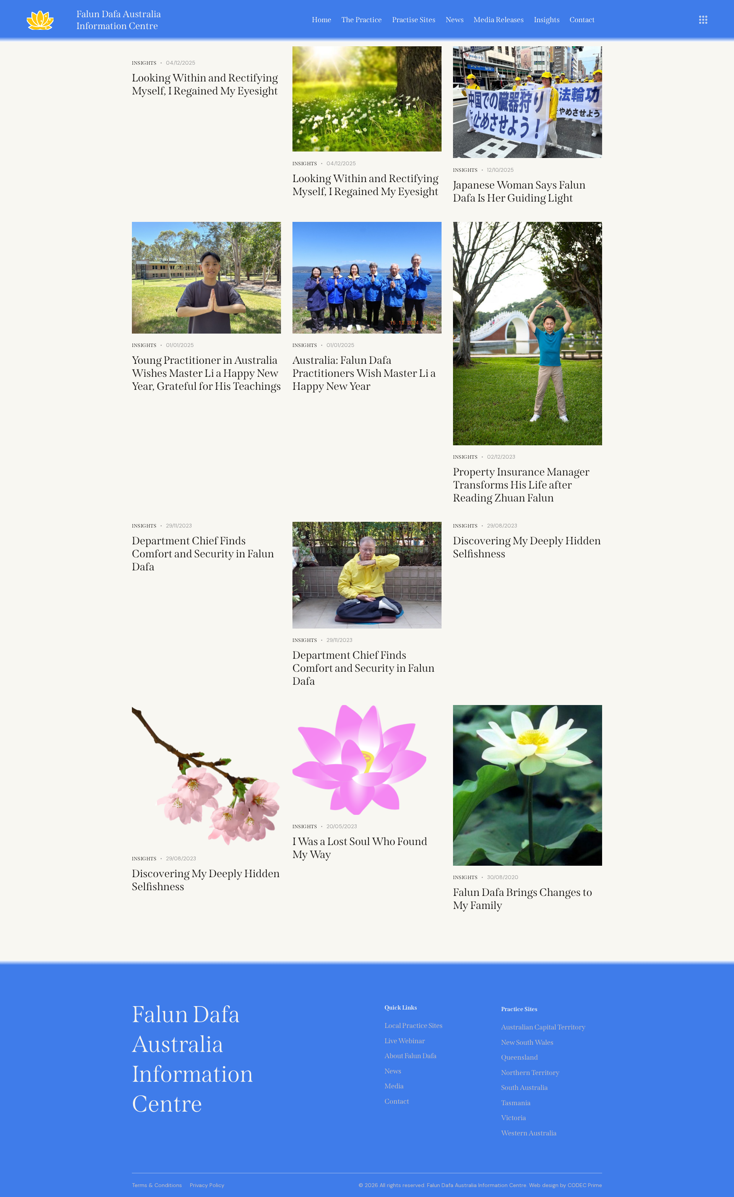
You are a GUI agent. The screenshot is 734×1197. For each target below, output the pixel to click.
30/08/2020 (502, 877)
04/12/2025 (180, 62)
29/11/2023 (179, 525)
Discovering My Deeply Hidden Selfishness (527, 547)
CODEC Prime (584, 1185)
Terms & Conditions (157, 1185)
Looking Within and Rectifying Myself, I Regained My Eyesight (205, 84)
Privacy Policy (207, 1185)
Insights (144, 63)
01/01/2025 (180, 345)
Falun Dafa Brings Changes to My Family (522, 899)
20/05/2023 (341, 826)
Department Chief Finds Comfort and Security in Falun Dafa (203, 553)
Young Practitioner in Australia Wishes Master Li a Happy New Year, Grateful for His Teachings (206, 373)
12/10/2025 (500, 169)
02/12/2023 (501, 456)
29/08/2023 (502, 525)
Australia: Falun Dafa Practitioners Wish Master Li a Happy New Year (364, 373)
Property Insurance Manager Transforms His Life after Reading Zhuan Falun (521, 485)
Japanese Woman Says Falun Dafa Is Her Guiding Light (519, 191)
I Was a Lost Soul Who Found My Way (359, 848)
